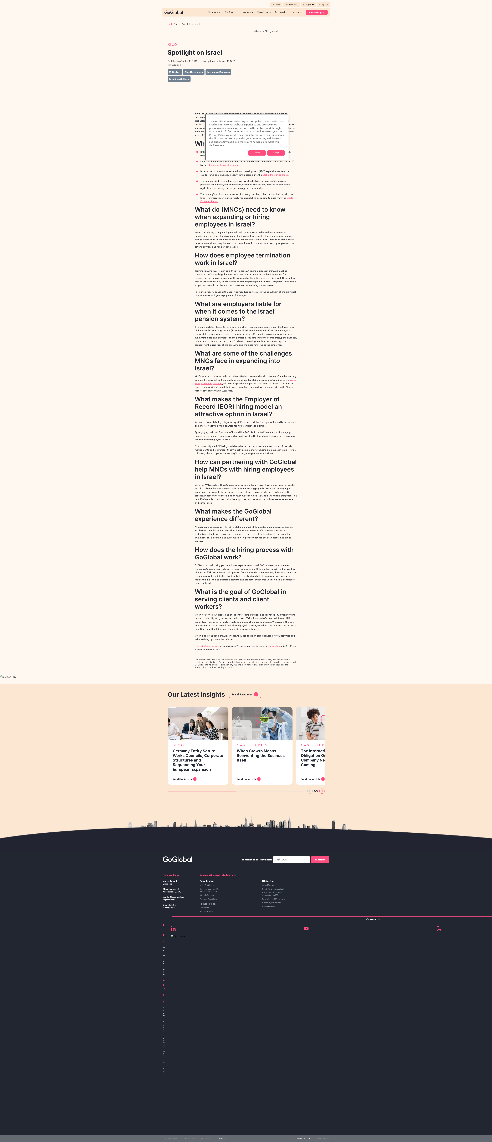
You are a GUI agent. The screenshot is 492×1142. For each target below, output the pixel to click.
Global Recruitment (270, 885)
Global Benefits (268, 906)
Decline (257, 153)
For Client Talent (291, 5)
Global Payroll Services (271, 903)
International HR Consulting (273, 899)
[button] (322, 791)
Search (277, 4)
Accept (276, 153)
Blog (176, 24)
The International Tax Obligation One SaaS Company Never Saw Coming (321, 758)
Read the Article (182, 779)
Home (169, 24)
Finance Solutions (207, 903)
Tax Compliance (206, 911)
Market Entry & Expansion (170, 882)
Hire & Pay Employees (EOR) (273, 889)
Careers (164, 1069)
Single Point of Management (169, 906)
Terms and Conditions (171, 1139)
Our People (164, 1042)
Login (323, 4)
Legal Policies (219, 1139)
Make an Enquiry (316, 12)
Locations (246, 12)
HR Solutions (268, 881)
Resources (262, 12)
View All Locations (164, 961)
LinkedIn (173, 928)
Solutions (213, 12)
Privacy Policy (190, 1139)
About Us (164, 1014)
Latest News (164, 1057)
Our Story (164, 1029)
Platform (229, 12)
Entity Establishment (207, 885)
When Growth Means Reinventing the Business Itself (261, 755)
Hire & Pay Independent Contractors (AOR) (271, 894)
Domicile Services (206, 895)
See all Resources (242, 694)
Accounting (204, 908)
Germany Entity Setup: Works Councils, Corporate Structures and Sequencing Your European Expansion (198, 760)
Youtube (306, 928)
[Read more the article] (198, 723)
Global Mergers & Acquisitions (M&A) (172, 890)
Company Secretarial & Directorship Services (209, 890)
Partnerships (282, 12)
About (295, 12)
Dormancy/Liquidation (208, 899)
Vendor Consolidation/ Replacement (173, 898)
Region (308, 4)
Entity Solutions (206, 881)
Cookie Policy (205, 1139)
